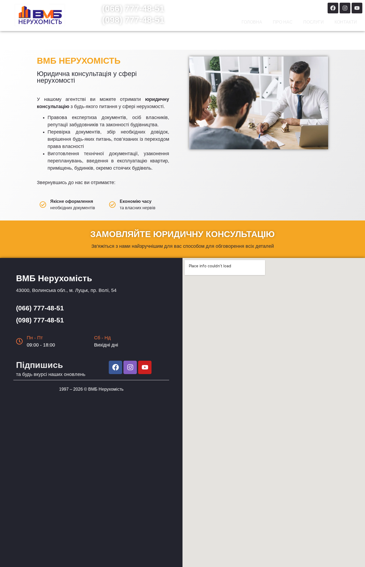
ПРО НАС (283, 22)
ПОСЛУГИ (313, 22)
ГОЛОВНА (252, 22)
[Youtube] (357, 8)
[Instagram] (345, 8)
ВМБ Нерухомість (105, 389)
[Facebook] (333, 8)
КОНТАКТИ (346, 22)
